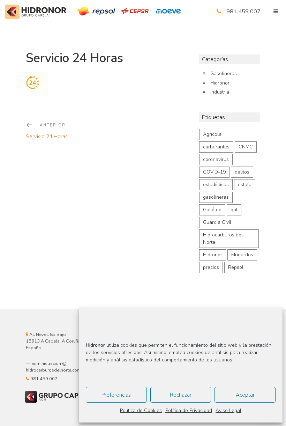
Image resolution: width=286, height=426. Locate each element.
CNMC (246, 147)
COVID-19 (214, 172)
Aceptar (245, 394)
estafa (244, 184)
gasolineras (216, 197)
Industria (219, 92)
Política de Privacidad (188, 410)
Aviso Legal (228, 410)
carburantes (216, 147)
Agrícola (212, 134)
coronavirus (216, 159)
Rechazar (180, 394)
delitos (242, 172)
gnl (234, 209)
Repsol (235, 267)
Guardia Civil (217, 222)
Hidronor (219, 83)
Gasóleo (212, 209)
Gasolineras (223, 73)
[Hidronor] (35, 13)
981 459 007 (243, 11)
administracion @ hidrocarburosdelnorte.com (53, 366)
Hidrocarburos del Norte (223, 238)
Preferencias (116, 394)
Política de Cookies (141, 410)
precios (211, 267)
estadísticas (216, 184)
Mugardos (242, 254)
